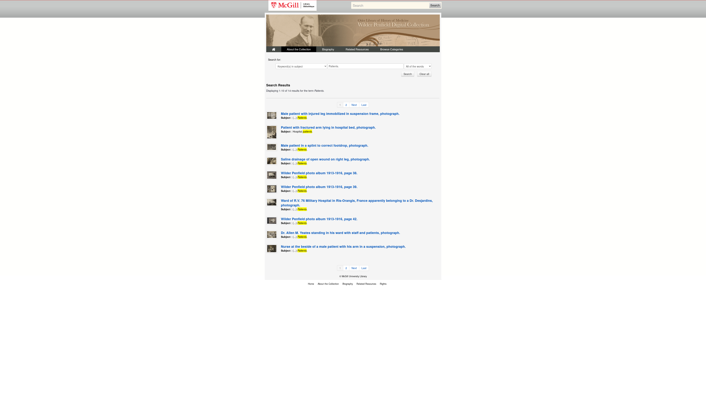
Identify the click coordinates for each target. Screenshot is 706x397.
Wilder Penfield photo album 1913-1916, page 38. (319, 173)
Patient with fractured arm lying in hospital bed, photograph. (328, 127)
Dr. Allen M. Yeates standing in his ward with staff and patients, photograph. (340, 232)
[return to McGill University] (292, 5)
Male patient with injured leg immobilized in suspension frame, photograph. (340, 113)
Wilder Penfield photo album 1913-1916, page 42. (319, 219)
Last (363, 105)
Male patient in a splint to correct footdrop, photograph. (324, 145)
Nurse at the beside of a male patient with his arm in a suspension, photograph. (343, 246)
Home (311, 283)
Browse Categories (391, 49)
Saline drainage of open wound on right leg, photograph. (325, 159)
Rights (383, 283)
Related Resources (357, 49)
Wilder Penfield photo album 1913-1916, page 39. (319, 186)
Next (354, 105)
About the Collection (299, 49)
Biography (328, 49)
